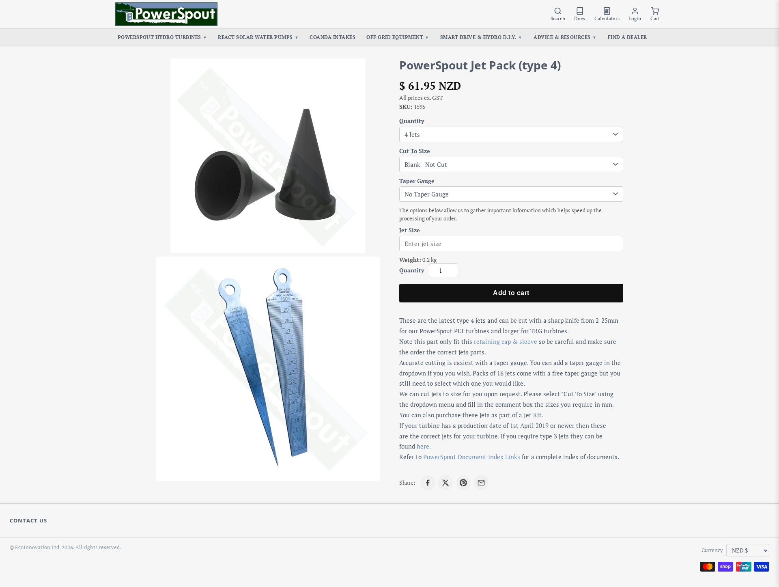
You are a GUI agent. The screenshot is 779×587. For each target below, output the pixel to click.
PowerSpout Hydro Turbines (162, 37)
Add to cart (511, 292)
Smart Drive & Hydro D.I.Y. (481, 37)
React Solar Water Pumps (258, 37)
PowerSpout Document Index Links (471, 457)
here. (424, 446)
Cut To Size (414, 151)
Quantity (411, 121)
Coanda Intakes (332, 37)
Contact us (28, 520)
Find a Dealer (627, 37)
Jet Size (409, 230)
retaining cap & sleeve (505, 341)
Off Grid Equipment (397, 37)
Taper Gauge (417, 181)
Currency (712, 550)
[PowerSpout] (166, 14)
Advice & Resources (565, 37)
